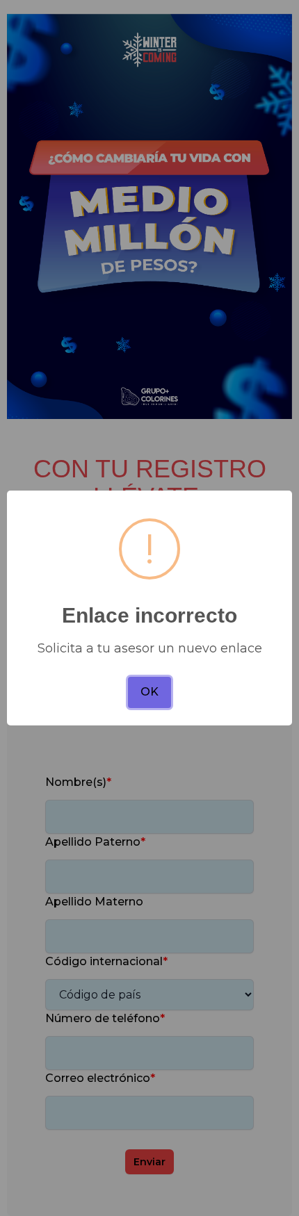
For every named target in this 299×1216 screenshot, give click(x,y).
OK (149, 691)
